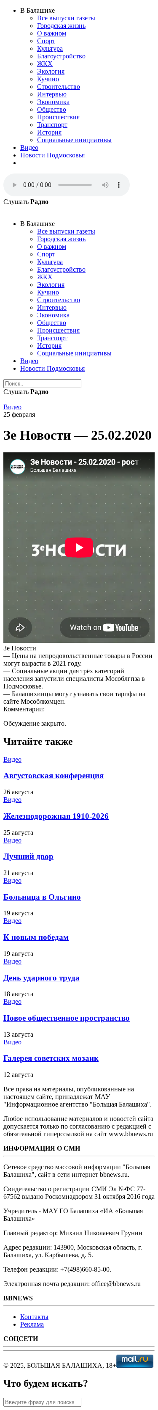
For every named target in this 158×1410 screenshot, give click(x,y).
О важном (51, 33)
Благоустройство (61, 56)
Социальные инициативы (74, 139)
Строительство (58, 86)
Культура (50, 48)
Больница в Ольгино (42, 896)
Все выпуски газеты (66, 18)
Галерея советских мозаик (51, 1058)
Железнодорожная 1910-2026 (56, 816)
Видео (29, 147)
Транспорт (52, 124)
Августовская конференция (53, 775)
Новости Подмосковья (52, 155)
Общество (51, 109)
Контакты (34, 1316)
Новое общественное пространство (66, 1017)
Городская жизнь (61, 25)
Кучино (48, 79)
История (49, 132)
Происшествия (58, 117)
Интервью (52, 94)
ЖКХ (45, 63)
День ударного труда (41, 977)
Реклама (32, 1324)
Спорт (46, 40)
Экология (50, 71)
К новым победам (36, 937)
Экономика (53, 101)
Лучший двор (28, 856)
